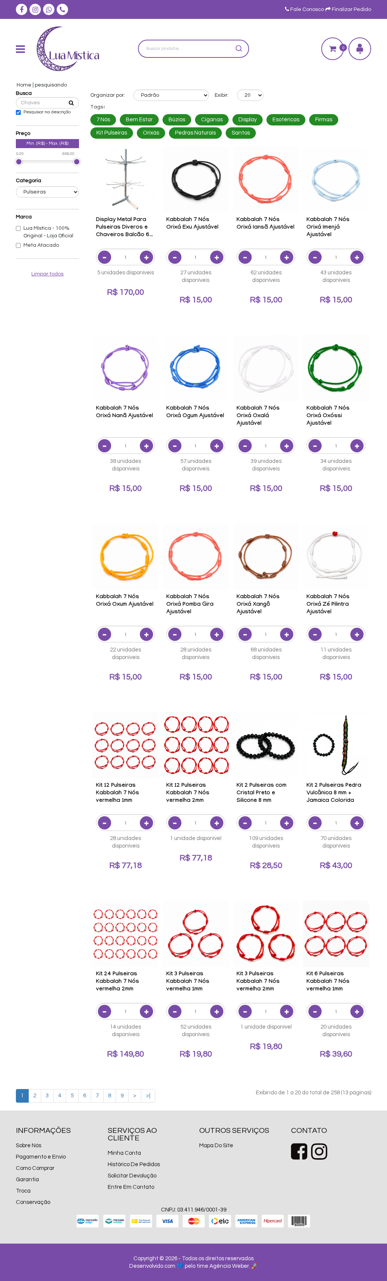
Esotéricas (285, 119)
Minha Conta (124, 1153)
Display (247, 119)
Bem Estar (139, 119)
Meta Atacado (41, 245)
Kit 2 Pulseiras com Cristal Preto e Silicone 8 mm (261, 793)
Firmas (323, 119)
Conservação (33, 1202)
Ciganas (212, 119)
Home (24, 85)
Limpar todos (47, 274)
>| (148, 1095)
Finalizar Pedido (351, 9)
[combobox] (193, 49)
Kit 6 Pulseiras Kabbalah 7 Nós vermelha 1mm (328, 982)
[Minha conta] (359, 48)
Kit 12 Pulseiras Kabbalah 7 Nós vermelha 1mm (117, 793)
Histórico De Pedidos (134, 1164)
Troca (23, 1191)
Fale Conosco (306, 9)
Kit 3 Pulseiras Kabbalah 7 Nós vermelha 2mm (258, 982)
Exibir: (222, 95)
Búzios (177, 119)
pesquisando (51, 85)
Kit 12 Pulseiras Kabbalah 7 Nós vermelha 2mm (187, 793)
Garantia (27, 1179)
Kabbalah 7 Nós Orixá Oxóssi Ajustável (328, 416)
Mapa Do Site (216, 1145)
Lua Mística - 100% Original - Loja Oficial (48, 232)
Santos (241, 133)
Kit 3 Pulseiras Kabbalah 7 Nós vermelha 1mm (187, 982)
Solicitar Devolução (132, 1176)
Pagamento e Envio (41, 1157)
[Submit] (240, 48)
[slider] (18, 161)
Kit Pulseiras (111, 133)
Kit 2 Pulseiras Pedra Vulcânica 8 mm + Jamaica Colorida (334, 793)
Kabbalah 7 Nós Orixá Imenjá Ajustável (328, 228)
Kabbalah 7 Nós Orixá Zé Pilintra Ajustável (328, 605)
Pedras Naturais (195, 133)
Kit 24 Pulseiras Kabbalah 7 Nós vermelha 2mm (117, 982)
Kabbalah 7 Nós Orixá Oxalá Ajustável (258, 416)
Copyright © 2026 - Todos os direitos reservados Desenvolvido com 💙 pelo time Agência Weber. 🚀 (193, 1262)
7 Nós (103, 119)
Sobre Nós (28, 1145)
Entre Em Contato (131, 1187)
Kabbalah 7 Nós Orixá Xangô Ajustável (258, 605)
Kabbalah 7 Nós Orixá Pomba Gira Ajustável (190, 605)
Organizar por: (107, 95)
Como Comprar (35, 1168)
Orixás (151, 133)
